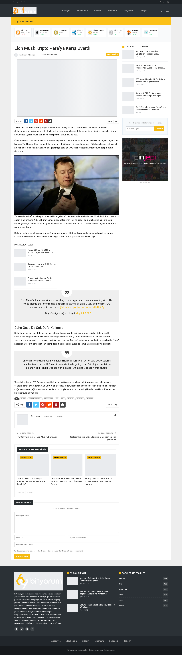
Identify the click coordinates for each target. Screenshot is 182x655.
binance (23, 399)
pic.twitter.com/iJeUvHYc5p (88, 307)
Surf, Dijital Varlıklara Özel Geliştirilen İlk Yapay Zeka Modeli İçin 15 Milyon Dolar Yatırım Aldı (75, 22)
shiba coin (89, 399)
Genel (121, 595)
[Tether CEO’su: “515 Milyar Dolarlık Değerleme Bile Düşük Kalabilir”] (33, 465)
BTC (120, 584)
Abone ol (159, 129)
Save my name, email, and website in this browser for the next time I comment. (50, 551)
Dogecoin (128, 10)
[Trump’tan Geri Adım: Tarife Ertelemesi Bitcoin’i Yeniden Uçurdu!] (100, 465)
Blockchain (82, 10)
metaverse (80, 399)
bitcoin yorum (48, 399)
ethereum (70, 399)
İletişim (23, 2)
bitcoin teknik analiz (35, 399)
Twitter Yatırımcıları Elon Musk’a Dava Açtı (37, 437)
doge (62, 399)
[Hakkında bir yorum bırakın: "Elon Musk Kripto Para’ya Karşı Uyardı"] (116, 121)
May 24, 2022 (83, 313)
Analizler (122, 579)
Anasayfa (16, 2)
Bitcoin (97, 10)
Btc (57, 399)
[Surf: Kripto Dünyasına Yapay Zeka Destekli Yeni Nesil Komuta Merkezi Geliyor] (128, 110)
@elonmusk (66, 307)
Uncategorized (112, 54)
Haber (121, 601)
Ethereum (112, 10)
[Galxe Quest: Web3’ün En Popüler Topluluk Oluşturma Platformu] (72, 595)
